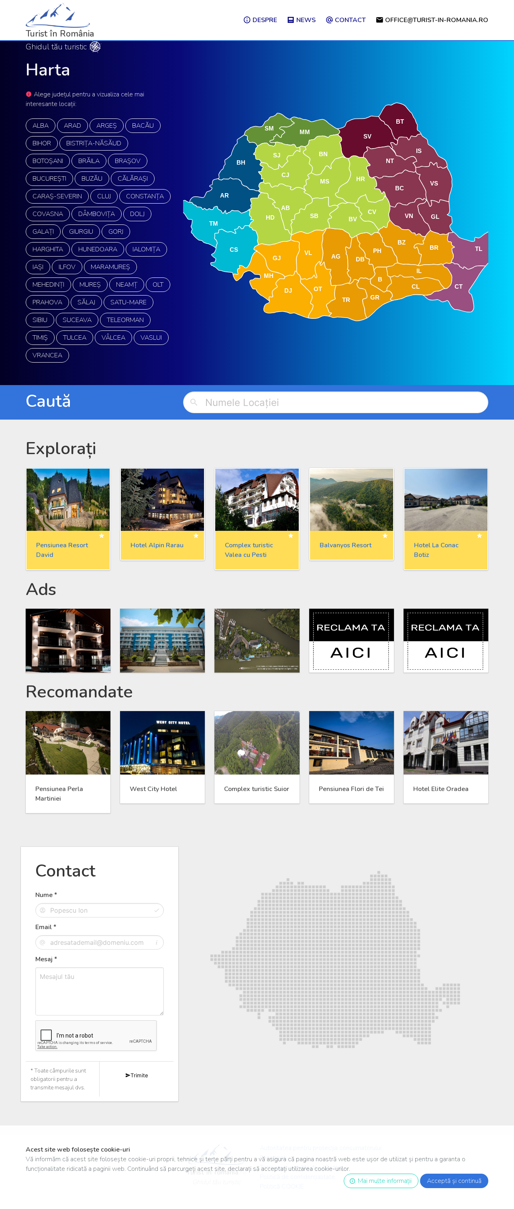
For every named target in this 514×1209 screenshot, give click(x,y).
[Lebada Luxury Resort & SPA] (256, 640)
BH (241, 162)
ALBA (41, 125)
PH (377, 250)
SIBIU (40, 320)
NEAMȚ (126, 284)
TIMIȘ (40, 337)
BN (323, 154)
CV (372, 211)
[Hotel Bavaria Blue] (162, 640)
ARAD (72, 125)
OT (318, 288)
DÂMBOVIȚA (96, 214)
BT (400, 121)
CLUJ (104, 196)
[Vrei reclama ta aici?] (351, 640)
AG (336, 256)
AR (224, 195)
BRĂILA (89, 161)
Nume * (46, 895)
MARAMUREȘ (110, 267)
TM (213, 223)
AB (285, 207)
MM (305, 131)
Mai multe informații (383, 1180)
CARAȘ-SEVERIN (57, 196)
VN (409, 215)
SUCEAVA (77, 320)
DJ (288, 290)
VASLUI (151, 337)
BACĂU (143, 125)
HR (360, 178)
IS (419, 150)
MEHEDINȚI (48, 284)
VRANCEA (47, 355)
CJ (285, 174)
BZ (402, 242)
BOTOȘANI (48, 161)
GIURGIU (81, 231)
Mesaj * (46, 959)
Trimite (139, 1075)
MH (268, 275)
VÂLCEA (113, 337)
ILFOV (67, 267)
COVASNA (48, 214)
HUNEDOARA (97, 249)
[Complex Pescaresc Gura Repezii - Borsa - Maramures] (68, 640)
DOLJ (137, 214)
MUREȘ (90, 284)
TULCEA (74, 337)
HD (269, 217)
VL (308, 252)
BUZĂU (92, 178)
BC (399, 187)
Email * (45, 927)
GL (435, 216)
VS (434, 182)
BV (353, 218)
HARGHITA (48, 249)
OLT (158, 284)
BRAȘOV (128, 161)
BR (434, 247)
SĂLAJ (86, 302)
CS (234, 249)
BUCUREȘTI (49, 178)
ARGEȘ (106, 125)
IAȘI (38, 267)
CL (416, 286)
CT (458, 286)
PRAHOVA (47, 302)
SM (269, 128)
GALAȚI (43, 231)
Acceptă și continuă (454, 1180)
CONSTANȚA (145, 196)
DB (360, 259)
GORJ (115, 231)
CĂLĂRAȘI (133, 178)
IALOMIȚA (146, 249)
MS (324, 180)
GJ (277, 257)
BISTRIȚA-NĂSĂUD (93, 143)
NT (390, 160)
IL (419, 270)
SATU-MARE (128, 302)
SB (314, 215)
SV (367, 136)
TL (478, 248)
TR (346, 299)
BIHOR (42, 143)
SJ (276, 154)
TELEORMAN (125, 320)
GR (374, 297)
